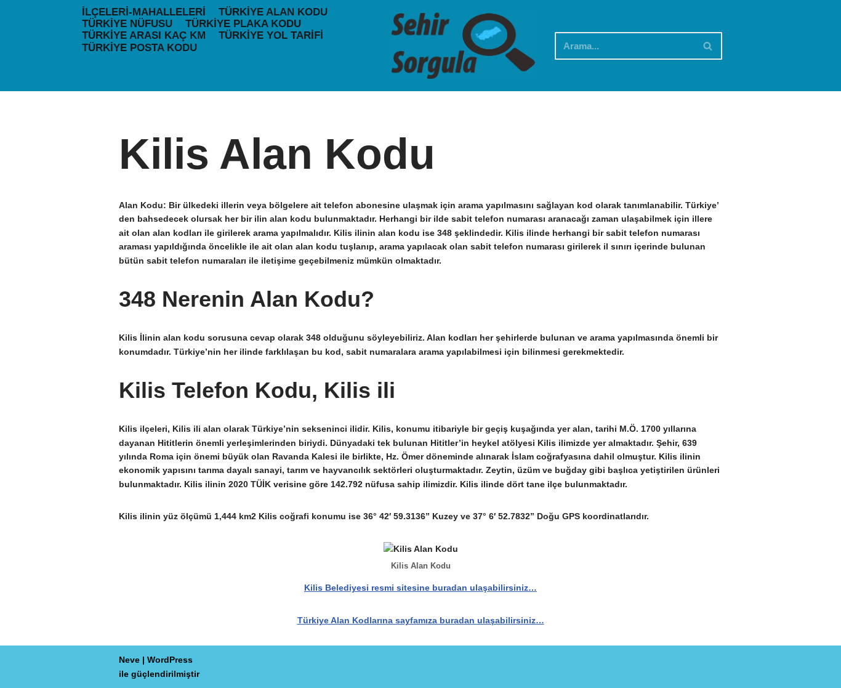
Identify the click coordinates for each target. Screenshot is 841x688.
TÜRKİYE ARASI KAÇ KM (144, 35)
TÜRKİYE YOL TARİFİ (271, 35)
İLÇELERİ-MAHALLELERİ (144, 12)
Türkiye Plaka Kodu (243, 24)
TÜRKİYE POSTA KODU (139, 48)
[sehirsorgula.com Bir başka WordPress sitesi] (463, 45)
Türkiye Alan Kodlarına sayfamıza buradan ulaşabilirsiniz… (420, 620)
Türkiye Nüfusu (127, 24)
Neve (129, 660)
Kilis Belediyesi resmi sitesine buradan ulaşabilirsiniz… (420, 588)
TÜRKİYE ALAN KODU (273, 12)
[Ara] (708, 46)
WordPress (170, 660)
